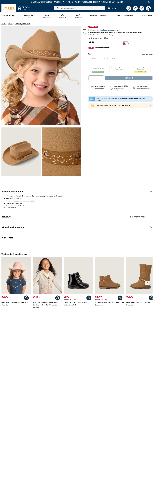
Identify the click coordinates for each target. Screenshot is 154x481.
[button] (110, 8)
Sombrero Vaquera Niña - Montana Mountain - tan (115, 32)
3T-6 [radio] (103, 58)
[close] (148, 2)
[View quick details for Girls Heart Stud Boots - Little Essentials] (151, 297)
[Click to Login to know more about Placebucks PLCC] (150, 106)
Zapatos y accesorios (22, 24)
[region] (77, 2)
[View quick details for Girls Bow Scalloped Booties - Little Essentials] (120, 297)
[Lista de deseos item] (136, 10)
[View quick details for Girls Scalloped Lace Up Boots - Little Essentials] (88, 297)
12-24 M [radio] (93, 58)
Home (3, 24)
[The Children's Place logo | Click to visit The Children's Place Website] (24, 8)
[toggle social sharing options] (84, 28)
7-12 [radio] (113, 58)
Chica (10, 24)
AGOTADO (129, 78)
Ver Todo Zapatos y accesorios (107, 30)
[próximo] (147, 283)
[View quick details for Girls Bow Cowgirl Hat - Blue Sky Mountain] (26, 297)
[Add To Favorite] (84, 34)
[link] (128, 8)
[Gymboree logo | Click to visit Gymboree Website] (8, 8)
